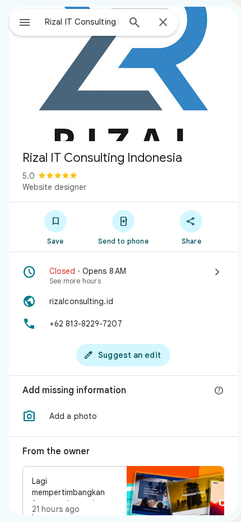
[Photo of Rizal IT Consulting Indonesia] (123, 74)
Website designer (54, 187)
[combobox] (82, 22)
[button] (123, 416)
